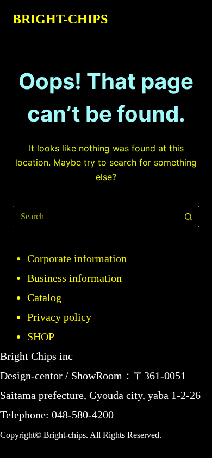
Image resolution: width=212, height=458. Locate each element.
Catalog (44, 297)
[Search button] (188, 216)
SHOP (40, 336)
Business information (74, 278)
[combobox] (95, 216)
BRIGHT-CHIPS (60, 19)
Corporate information (77, 258)
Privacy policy (59, 317)
